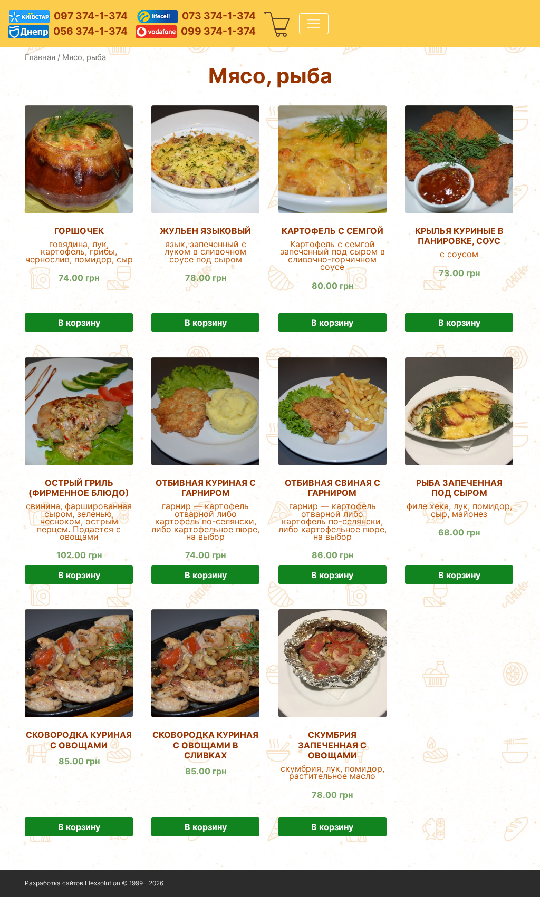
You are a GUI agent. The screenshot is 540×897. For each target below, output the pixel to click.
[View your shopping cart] (277, 24)
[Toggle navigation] (314, 23)
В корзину (79, 322)
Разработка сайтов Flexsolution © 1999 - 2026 (94, 883)
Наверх (502, 883)
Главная (40, 57)
